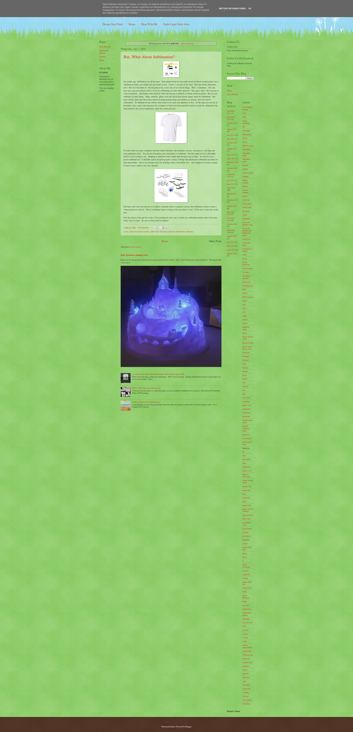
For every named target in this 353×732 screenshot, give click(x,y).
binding (245, 176)
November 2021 (231, 118)
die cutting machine (246, 276)
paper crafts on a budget (248, 510)
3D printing (246, 134)
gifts (244, 393)
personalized (247, 528)
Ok (249, 8)
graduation (246, 409)
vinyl (244, 681)
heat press (163, 231)
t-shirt (244, 641)
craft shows (246, 239)
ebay (244, 308)
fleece (244, 375)
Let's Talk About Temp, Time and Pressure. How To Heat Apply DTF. (158, 374)
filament (245, 360)
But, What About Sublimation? (149, 56)
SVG (244, 626)
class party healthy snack (247, 223)
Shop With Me (149, 24)
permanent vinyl (246, 523)
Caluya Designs (245, 191)
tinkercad (246, 658)
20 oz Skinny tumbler (247, 108)
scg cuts (245, 570)
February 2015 (232, 200)
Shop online (247, 588)
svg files (245, 633)
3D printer (246, 130)
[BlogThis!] (157, 227)
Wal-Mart (246, 685)
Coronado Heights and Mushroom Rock (247, 232)
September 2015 (231, 175)
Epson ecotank (143, 231)
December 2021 (231, 112)
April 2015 (231, 187)
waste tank (246, 688)
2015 (244, 113)
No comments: (143, 227)
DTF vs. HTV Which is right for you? (146, 388)
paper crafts (246, 505)
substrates (189, 231)
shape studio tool (247, 583)
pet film (245, 532)
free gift (245, 386)
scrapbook (246, 574)
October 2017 (232, 142)
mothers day (247, 486)
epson (244, 333)
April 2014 (231, 249)
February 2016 (232, 162)
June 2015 (231, 184)
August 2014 (232, 236)
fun (243, 390)
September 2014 (231, 231)
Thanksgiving (247, 654)
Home (132, 24)
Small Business (245, 596)
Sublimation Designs (104, 51)
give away (246, 397)
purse (244, 557)
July (244, 455)
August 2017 (232, 148)
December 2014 (231, 213)
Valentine (246, 677)
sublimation (180, 231)
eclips (244, 315)
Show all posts (187, 43)
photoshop (246, 536)
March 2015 (231, 194)
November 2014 (231, 219)
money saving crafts (247, 481)
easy (244, 304)
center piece (247, 203)
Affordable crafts (246, 154)
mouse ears (246, 490)
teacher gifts (247, 651)
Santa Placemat (245, 565)
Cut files (245, 272)
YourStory (246, 703)
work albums (247, 700)
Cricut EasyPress (246, 263)
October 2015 (232, 168)
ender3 (245, 323)
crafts (244, 254)
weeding (245, 692)
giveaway (246, 401)
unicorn (245, 673)
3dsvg (244, 141)
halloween (246, 412)
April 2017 (231, 158)
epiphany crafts (245, 328)
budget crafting (245, 181)
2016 (244, 117)
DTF (244, 289)
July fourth (246, 459)
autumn (245, 169)
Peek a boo (246, 518)
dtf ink (245, 293)
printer (245, 543)
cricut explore (247, 268)
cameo (244, 196)
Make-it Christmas (246, 475)
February (245, 356)
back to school (247, 172)
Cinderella (246, 218)
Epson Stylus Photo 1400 (247, 347)
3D (243, 126)
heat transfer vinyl (247, 443)
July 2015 (230, 180)
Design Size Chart (113, 24)
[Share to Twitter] (160, 227)
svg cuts (245, 630)
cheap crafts (247, 207)
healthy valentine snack (245, 428)
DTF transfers (247, 297)
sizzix (244, 591)
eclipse (245, 319)
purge (244, 553)
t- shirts (245, 637)
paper (244, 501)
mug (244, 494)
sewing (245, 578)
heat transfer (247, 438)
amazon (245, 165)
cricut (244, 258)
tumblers (245, 666)
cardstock (246, 199)
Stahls (244, 601)
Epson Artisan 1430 (247, 337)
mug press (246, 497)
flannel (245, 371)
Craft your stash (246, 243)
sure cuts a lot (247, 622)
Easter (244, 300)
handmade (246, 416)
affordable (246, 149)
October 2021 (232, 123)
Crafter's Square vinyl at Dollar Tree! (146, 402)
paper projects (247, 515)
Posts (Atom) (136, 247)
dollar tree (133, 231)
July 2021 (230, 135)
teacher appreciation (247, 646)
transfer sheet (247, 662)
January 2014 (232, 253)
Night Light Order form (176, 24)
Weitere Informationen (232, 8)
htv (243, 451)
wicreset (245, 696)
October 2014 (232, 224)
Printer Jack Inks (247, 548)
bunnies (245, 186)
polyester (171, 231)
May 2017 (231, 154)
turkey (244, 670)
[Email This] (154, 227)
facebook (245, 352)
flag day (245, 367)
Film (244, 363)
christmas (246, 211)
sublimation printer (247, 613)
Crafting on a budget (247, 249)
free (243, 382)
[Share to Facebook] (163, 227)
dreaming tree (247, 285)
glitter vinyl (154, 231)
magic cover (247, 470)
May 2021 (231, 139)
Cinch (244, 215)
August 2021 (232, 129)
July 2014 (230, 242)
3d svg (244, 138)
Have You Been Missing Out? (134, 255)
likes (244, 463)
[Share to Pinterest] (166, 227)
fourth (244, 378)
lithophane (246, 467)
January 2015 (232, 206)
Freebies (102, 56)
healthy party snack (247, 421)
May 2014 (231, 246)
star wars (245, 605)
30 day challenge (246, 122)
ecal (243, 312)
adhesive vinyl (247, 145)
